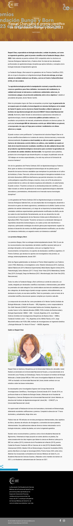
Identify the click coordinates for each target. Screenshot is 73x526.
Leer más (30, 503)
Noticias (36, 18)
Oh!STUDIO (25, 523)
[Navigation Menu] (64, 4)
